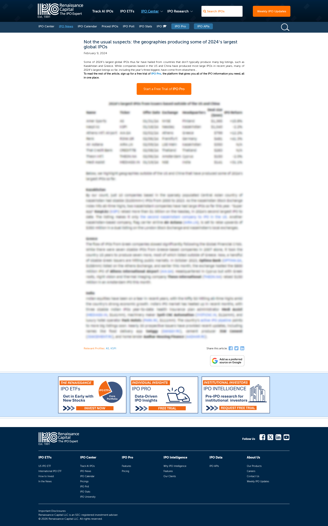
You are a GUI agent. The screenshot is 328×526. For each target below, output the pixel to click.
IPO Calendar (87, 26)
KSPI (113, 348)
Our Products (254, 466)
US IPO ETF (44, 466)
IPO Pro (180, 26)
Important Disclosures (52, 510)
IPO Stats (145, 26)
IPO (160, 26)
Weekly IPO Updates (271, 11)
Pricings (84, 481)
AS (107, 348)
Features (126, 466)
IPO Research (178, 11)
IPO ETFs (127, 11)
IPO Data (215, 457)
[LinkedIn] (279, 437)
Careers (251, 471)
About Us (253, 457)
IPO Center (150, 11)
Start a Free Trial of (164, 89)
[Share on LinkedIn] (242, 348)
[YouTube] (287, 437)
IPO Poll (128, 26)
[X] (271, 437)
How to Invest (46, 476)
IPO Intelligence (175, 457)
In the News (45, 481)
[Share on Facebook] (231, 348)
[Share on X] (236, 348)
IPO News (66, 26)
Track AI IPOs (102, 11)
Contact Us (253, 476)
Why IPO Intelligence (174, 466)
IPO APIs (203, 26)
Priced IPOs (110, 26)
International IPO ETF (50, 471)
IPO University (87, 496)
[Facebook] (262, 437)
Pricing (125, 471)
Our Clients (169, 476)
